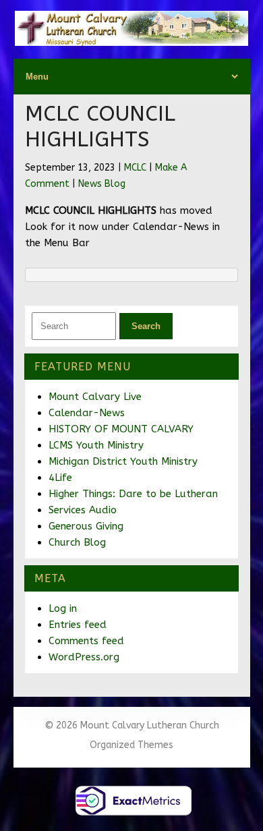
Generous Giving (86, 526)
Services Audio (83, 510)
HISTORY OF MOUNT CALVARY (121, 429)
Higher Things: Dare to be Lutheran (133, 494)
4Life (60, 477)
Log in (63, 608)
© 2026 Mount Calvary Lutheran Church (132, 725)
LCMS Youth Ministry (96, 445)
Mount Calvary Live (95, 397)
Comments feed (86, 641)
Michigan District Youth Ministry (123, 461)
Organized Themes (131, 745)
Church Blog (77, 542)
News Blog (101, 184)
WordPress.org (84, 657)
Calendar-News (87, 413)
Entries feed (78, 625)
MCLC (135, 167)
